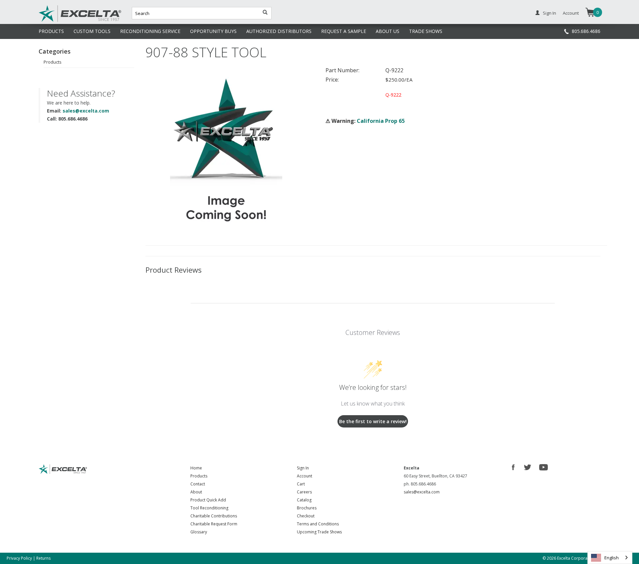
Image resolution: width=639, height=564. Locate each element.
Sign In (549, 13)
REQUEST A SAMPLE (343, 31)
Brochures (307, 508)
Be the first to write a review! (373, 421)
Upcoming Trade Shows (319, 532)
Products (53, 62)
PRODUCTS (51, 31)
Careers (304, 492)
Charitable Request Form (213, 524)
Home (196, 468)
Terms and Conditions (318, 524)
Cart (301, 484)
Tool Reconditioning (209, 508)
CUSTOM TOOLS (92, 31)
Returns (43, 558)
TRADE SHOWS (425, 31)
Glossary (198, 532)
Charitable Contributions (213, 516)
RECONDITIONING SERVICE (150, 31)
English (611, 558)
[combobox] (609, 557)
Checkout (306, 516)
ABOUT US (387, 31)
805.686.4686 (586, 31)
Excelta (60, 21)
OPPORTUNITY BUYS (213, 31)
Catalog (304, 500)
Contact (197, 484)
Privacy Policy (19, 558)
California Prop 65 (381, 121)
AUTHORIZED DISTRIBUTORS (279, 31)
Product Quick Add (208, 500)
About (196, 492)
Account (571, 13)
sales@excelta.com (86, 111)
